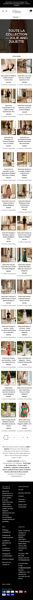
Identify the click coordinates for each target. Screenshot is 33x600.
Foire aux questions (21, 500)
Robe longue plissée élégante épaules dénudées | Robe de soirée (8, 423)
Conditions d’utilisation (6, 549)
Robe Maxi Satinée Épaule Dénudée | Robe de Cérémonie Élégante (24, 268)
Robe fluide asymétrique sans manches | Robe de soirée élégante (8, 391)
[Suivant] (27, 437)
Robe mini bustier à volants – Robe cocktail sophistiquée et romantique (8, 329)
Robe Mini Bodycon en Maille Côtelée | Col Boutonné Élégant (24, 172)
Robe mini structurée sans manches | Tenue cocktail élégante (24, 391)
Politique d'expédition (6, 531)
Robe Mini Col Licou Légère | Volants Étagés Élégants (8, 203)
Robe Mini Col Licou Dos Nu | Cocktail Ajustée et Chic (24, 78)
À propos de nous (24, 493)
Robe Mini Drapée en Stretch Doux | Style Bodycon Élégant (24, 235)
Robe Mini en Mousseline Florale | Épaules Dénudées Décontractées (24, 140)
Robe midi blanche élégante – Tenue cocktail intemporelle (24, 360)
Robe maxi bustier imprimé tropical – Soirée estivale (24, 298)
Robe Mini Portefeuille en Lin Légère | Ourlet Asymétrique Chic (8, 108)
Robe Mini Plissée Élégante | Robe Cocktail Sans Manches (24, 204)
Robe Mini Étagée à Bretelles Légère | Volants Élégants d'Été (8, 236)
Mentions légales (8, 559)
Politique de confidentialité (7, 555)
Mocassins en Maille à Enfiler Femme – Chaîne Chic (8, 78)
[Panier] (30, 11)
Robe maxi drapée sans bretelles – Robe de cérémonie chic (8, 360)
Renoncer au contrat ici (6, 563)
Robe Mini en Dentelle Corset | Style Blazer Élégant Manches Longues (8, 172)
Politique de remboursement (7, 536)
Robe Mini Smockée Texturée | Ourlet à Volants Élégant (24, 107)
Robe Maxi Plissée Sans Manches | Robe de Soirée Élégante (8, 267)
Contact (21, 496)
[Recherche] (6, 11)
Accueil (20, 489)
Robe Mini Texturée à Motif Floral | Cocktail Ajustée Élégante (8, 298)
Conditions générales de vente (6, 543)
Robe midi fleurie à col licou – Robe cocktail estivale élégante (24, 329)
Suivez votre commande (22, 506)
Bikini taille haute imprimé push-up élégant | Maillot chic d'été (24, 423)
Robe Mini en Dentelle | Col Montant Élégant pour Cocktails (8, 140)
